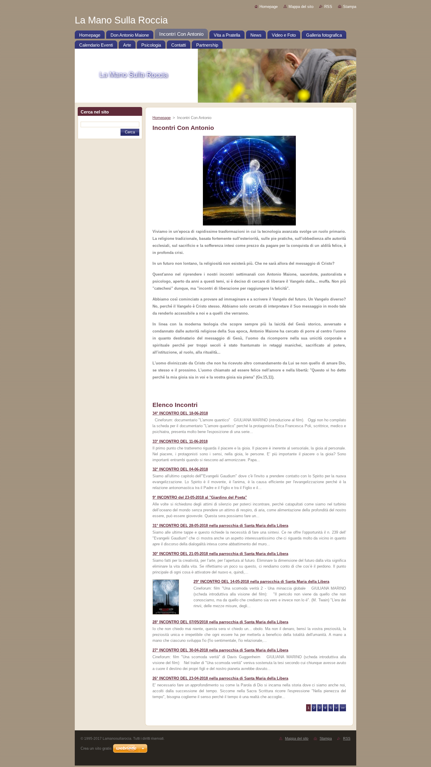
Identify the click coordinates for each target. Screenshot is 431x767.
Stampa (349, 6)
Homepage (268, 6)
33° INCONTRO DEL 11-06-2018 (180, 441)
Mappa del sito (301, 6)
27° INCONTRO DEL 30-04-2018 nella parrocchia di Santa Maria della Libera (220, 650)
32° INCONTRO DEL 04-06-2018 (180, 469)
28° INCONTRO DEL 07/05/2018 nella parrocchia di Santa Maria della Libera (220, 622)
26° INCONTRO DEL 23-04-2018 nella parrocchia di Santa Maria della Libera (220, 678)
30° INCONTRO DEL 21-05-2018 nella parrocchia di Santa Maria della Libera (220, 554)
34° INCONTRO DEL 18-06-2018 (180, 413)
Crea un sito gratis (96, 748)
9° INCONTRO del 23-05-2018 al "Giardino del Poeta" (199, 497)
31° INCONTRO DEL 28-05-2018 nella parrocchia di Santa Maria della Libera (220, 525)
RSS (328, 6)
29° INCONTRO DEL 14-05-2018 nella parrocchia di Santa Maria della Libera (261, 581)
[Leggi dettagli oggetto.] (165, 613)
